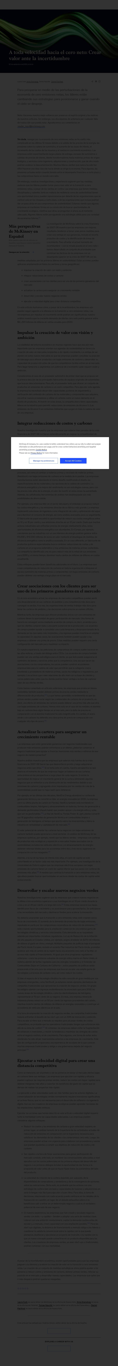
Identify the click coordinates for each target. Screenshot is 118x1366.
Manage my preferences (43, 461)
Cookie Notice (41, 450)
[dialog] (60, 453)
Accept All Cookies (73, 461)
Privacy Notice (36, 453)
